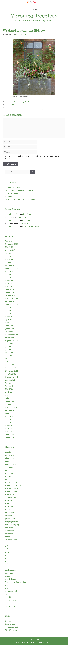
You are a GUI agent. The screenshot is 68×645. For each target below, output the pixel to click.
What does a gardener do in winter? (19, 190)
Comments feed (11, 627)
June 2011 (9, 422)
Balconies (9, 467)
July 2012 (8, 383)
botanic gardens (11, 470)
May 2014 (9, 317)
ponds (7, 561)
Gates (7, 510)
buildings (9, 473)
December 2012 (11, 368)
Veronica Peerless (12, 214)
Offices (8, 537)
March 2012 (10, 395)
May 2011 (8, 425)
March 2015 (10, 286)
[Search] (32, 172)
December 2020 (11, 244)
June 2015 (9, 277)
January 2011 (10, 437)
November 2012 (11, 371)
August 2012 (10, 380)
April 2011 (9, 428)
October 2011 (10, 410)
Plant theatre (27, 214)
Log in (8, 621)
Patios (7, 549)
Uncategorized (11, 591)
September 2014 (11, 304)
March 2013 (10, 359)
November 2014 (11, 298)
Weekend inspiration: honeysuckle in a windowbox (25, 110)
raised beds (9, 567)
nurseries (9, 534)
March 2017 (9, 247)
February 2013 (11, 362)
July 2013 (8, 347)
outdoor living (11, 540)
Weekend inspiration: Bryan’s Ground (20, 200)
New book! (9, 196)
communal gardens (13, 485)
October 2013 (10, 338)
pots (14, 104)
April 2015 (9, 283)
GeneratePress (47, 642)
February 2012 (11, 398)
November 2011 (11, 407)
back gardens (10, 464)
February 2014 (11, 326)
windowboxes (10, 600)
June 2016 (9, 256)
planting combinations (14, 558)
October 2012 (10, 374)
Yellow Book (10, 606)
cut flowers (9, 494)
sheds (7, 576)
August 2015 (10, 271)
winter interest (11, 603)
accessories (9, 455)
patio (7, 546)
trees (7, 588)
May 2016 (9, 259)
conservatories (11, 491)
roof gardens (10, 570)
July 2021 (8, 241)
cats (6, 479)
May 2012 (9, 389)
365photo (9, 102)
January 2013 (10, 365)
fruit (7, 503)
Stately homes (10, 579)
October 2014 (10, 301)
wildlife (8, 597)
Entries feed (10, 624)
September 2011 (11, 413)
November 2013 (11, 335)
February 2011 (10, 434)
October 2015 (10, 265)
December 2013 (11, 332)
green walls (9, 516)
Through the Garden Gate (28, 102)
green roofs (10, 513)
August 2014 (10, 308)
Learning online (11, 193)
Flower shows (10, 497)
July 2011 (8, 419)
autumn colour (11, 461)
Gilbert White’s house (30, 226)
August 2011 (10, 416)
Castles (8, 476)
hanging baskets (11, 522)
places (7, 555)
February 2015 (11, 289)
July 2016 (8, 253)
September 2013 (11, 341)
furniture (9, 507)
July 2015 (8, 274)
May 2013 (9, 353)
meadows (9, 528)
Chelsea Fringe (11, 482)
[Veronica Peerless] (34, 16)
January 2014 (10, 329)
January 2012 (10, 401)
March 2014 (10, 323)
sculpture (9, 573)
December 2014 (11, 295)
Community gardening (14, 488)
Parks (7, 543)
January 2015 (10, 292)
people (8, 552)
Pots (15, 102)
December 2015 (11, 262)
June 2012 (9, 386)
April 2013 (9, 356)
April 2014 (9, 320)
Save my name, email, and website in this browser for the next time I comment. (32, 157)
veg (6, 594)
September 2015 (11, 268)
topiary (8, 585)
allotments (9, 458)
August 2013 (10, 344)
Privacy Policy (34, 639)
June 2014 (9, 314)
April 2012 (9, 392)
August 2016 (10, 250)
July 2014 (8, 311)
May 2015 (9, 280)
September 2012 (11, 377)
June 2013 (9, 350)
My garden (9, 531)
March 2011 (9, 431)
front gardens (10, 500)
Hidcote (8, 104)
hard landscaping (12, 525)
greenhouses (10, 519)
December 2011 (11, 404)
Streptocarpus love (13, 187)
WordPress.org (11, 630)
